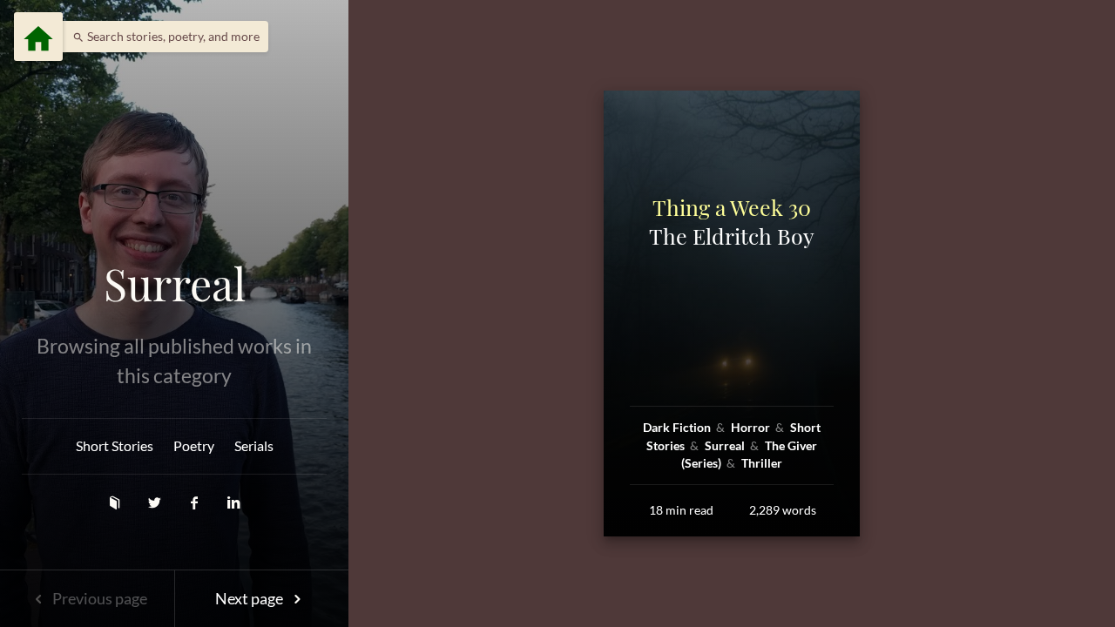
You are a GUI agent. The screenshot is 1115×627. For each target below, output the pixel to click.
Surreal (175, 284)
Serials (254, 445)
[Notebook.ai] (116, 502)
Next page (250, 598)
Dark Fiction (678, 427)
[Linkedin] (234, 502)
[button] (161, 36)
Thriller (761, 462)
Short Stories (114, 445)
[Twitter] (156, 502)
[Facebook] (196, 502)
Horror (752, 427)
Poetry (193, 445)
